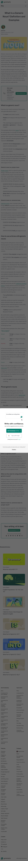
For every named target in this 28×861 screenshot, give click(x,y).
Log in (19, 439)
